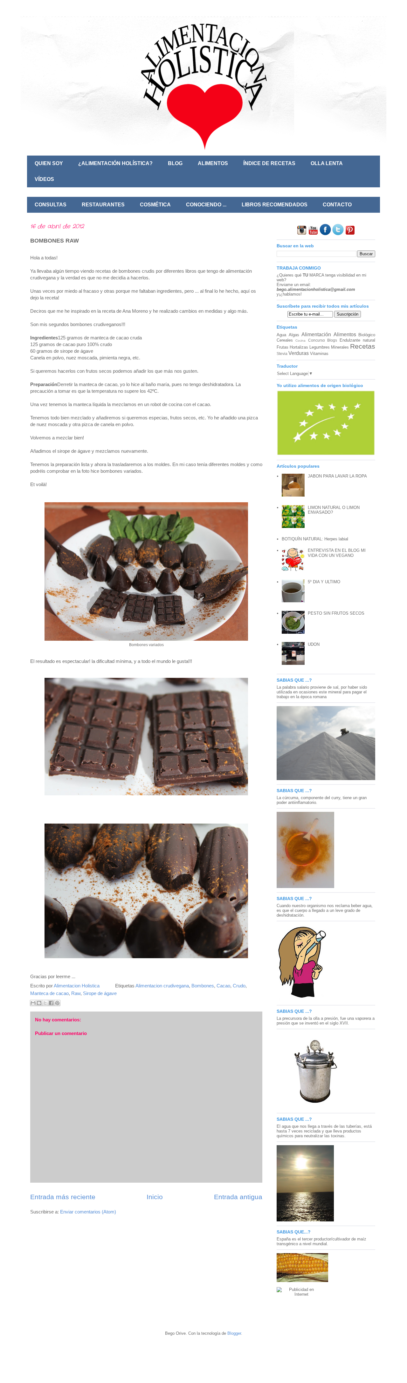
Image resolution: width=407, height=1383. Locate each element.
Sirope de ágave (100, 993)
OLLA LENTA (327, 163)
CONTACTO (337, 204)
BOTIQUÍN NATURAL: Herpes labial (315, 539)
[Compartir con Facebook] (51, 1003)
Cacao (223, 985)
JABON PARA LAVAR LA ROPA (337, 476)
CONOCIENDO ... (206, 204)
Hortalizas (299, 347)
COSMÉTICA (155, 204)
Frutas (282, 347)
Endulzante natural (357, 340)
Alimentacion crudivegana (162, 985)
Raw (75, 993)
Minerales (340, 347)
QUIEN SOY (49, 163)
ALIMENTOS (213, 163)
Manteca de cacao (49, 993)
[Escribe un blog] (39, 1003)
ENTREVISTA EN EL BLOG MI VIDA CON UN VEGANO (337, 553)
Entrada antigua (238, 1196)
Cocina (300, 340)
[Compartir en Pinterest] (57, 1003)
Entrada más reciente (62, 1196)
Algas (294, 334)
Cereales (285, 340)
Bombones (202, 985)
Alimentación (316, 334)
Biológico (366, 334)
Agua (281, 334)
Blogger (234, 1333)
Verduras (298, 353)
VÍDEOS (44, 179)
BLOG (175, 163)
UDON (314, 644)
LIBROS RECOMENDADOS (274, 204)
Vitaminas (319, 353)
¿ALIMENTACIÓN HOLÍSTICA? (115, 163)
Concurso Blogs (322, 340)
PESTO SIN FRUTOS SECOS (336, 613)
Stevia (282, 353)
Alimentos (345, 334)
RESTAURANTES (103, 204)
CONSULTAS (50, 204)
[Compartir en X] (45, 1003)
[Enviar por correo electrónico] (33, 1003)
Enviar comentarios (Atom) (88, 1211)
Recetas (362, 346)
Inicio (155, 1196)
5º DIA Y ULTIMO (324, 581)
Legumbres (319, 347)
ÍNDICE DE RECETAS (269, 163)
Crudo (239, 985)
